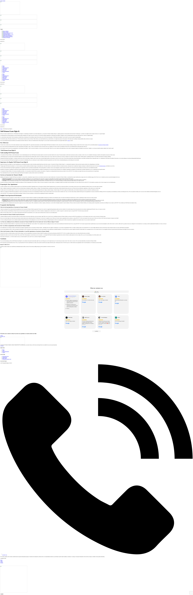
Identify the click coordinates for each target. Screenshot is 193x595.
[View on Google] (83, 296)
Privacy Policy (25, 558)
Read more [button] (84, 324)
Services (1, 562)
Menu (1, 29)
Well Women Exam (5, 67)
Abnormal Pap (4, 68)
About (3, 66)
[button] (96, 564)
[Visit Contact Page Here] (18, 23)
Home (3, 65)
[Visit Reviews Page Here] (18, 28)
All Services (4, 70)
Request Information (5, 71)
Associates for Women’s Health (103, 144)
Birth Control (4, 69)
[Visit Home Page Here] (10, 14)
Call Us (1, 561)
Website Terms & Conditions (17, 558)
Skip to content (2, 0)
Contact (3, 72)
